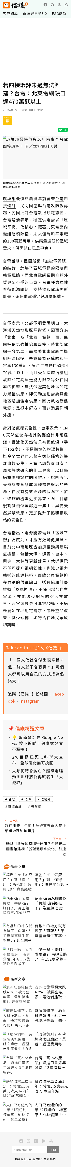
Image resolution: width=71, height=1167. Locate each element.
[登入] (59, 5)
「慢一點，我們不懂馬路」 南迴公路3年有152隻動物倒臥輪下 (51, 954)
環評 (27, 799)
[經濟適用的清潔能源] (7, 122)
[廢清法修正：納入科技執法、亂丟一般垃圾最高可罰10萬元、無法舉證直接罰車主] (18, 1018)
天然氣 (36, 806)
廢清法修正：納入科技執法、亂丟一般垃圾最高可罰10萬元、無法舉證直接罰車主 (51, 1015)
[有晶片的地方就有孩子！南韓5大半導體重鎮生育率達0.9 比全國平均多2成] (18, 933)
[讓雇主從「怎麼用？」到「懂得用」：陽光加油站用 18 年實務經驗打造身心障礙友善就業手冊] (18, 882)
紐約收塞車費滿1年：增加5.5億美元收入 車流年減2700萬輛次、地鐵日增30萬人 (51, 1086)
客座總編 (10, 13)
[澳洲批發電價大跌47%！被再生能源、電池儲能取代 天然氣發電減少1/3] (18, 994)
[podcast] (52, 5)
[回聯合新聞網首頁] (6, 5)
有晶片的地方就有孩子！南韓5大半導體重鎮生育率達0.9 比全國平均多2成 (51, 930)
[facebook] (45, 5)
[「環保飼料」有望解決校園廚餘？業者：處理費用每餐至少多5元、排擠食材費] (18, 1041)
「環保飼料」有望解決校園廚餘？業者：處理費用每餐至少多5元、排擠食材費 (50, 1039)
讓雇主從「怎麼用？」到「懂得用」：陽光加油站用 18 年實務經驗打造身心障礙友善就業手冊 (50, 879)
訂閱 (53, 1150)
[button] (66, 5)
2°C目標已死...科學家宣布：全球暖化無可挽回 (37, 760)
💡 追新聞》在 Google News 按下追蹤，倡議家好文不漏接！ (37, 743)
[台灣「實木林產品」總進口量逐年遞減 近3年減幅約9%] (18, 1065)
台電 (11, 799)
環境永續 (15, 806)
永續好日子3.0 (35, 13)
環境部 (46, 799)
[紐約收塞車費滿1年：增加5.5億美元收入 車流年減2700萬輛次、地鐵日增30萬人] (18, 1088)
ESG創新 (59, 13)
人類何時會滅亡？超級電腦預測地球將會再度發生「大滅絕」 (37, 776)
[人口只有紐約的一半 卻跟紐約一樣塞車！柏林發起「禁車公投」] (18, 1112)
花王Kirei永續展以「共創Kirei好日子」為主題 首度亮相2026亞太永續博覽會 (51, 903)
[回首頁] (16, 5)
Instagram (30, 701)
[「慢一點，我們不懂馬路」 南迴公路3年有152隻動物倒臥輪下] (18, 957)
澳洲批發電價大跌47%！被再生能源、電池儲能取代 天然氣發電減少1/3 (50, 992)
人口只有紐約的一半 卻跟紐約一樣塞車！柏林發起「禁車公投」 (51, 1109)
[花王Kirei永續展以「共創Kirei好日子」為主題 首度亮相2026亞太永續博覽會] (18, 905)
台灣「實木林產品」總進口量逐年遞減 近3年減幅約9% (50, 1062)
